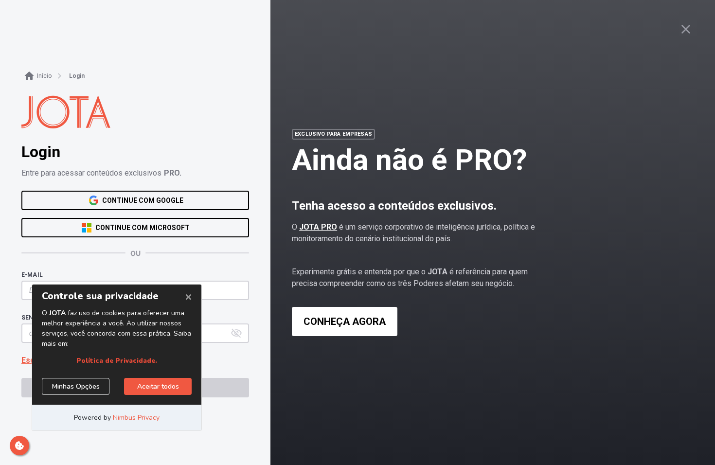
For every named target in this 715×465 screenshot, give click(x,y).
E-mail (32, 274)
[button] (236, 333)
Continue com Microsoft (142, 228)
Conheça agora (345, 321)
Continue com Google (142, 200)
